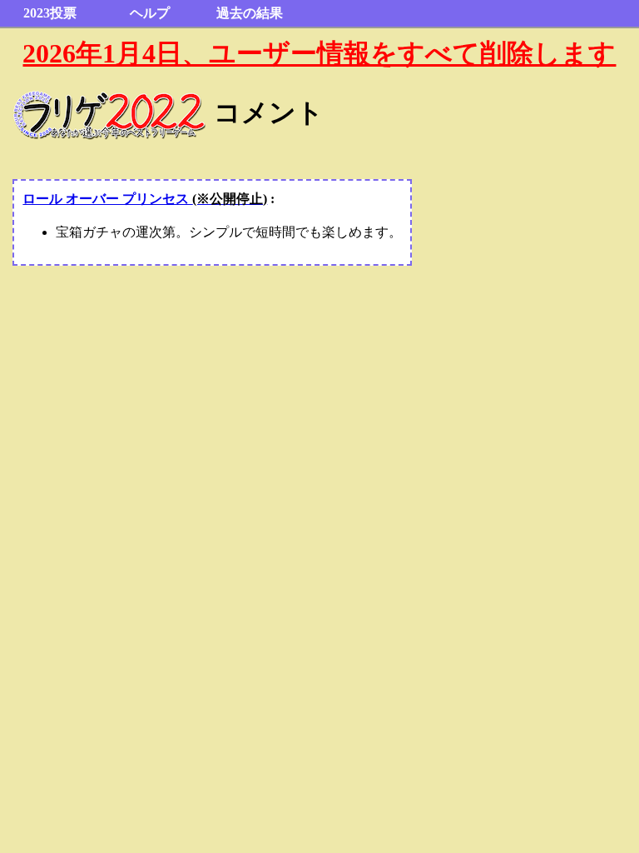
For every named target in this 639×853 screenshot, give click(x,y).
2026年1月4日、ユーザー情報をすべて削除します (319, 53)
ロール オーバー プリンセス (144, 199)
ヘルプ (150, 13)
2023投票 (50, 13)
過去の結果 (249, 13)
